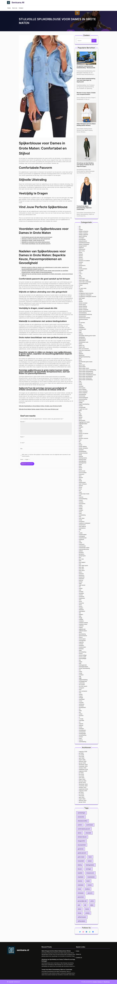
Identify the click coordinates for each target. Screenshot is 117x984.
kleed (80, 464)
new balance (82, 526)
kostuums (81, 474)
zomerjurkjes (82, 733)
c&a (80, 275)
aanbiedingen (81, 813)
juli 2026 (81, 753)
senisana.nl (18, 2)
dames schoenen (83, 309)
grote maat (82, 365)
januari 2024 (82, 802)
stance (81, 637)
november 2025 (83, 766)
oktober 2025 (82, 768)
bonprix (81, 262)
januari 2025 (82, 782)
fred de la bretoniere (84, 350)
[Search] (93, 40)
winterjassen (82, 707)
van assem (82, 684)
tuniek (80, 673)
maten (80, 505)
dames (81, 301)
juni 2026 (81, 755)
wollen (80, 714)
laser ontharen (83, 484)
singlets (81, 608)
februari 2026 (82, 761)
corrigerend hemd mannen (86, 293)
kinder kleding (83, 446)
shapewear (82, 598)
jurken (80, 430)
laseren (81, 485)
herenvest (81, 401)
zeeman (81, 725)
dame (80, 299)
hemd (80, 384)
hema (80, 383)
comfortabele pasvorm (84, 829)
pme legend (82, 562)
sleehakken (82, 611)
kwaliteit (80, 873)
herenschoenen (83, 399)
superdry (81, 642)
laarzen (81, 477)
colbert (81, 290)
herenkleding (82, 394)
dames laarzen (83, 308)
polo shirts (82, 570)
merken (90, 885)
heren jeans (82, 387)
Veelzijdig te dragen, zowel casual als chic (33, 240)
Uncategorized (83, 681)
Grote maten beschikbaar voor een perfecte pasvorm (36, 243)
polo (80, 564)
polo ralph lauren (83, 565)
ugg (80, 676)
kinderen (81, 449)
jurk (80, 428)
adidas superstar (83, 234)
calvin (80, 277)
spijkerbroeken (83, 630)
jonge (80, 425)
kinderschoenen (83, 453)
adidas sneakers (83, 233)
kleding (81, 456)
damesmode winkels (84, 317)
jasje (80, 414)
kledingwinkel (82, 462)
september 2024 (83, 789)
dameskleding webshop (85, 314)
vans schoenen (83, 691)
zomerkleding (82, 735)
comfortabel (89, 825)
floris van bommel (84, 348)
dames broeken (83, 303)
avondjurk (81, 237)
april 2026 (81, 758)
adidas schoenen (83, 231)
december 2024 (83, 784)
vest (80, 692)
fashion (81, 334)
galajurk (81, 353)
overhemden (82, 546)
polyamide (81, 577)
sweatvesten (82, 647)
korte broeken (83, 472)
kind (80, 443)
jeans (80, 418)
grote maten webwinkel (85, 378)
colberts (81, 291)
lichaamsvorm (90, 873)
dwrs (80, 324)
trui (80, 670)
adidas (81, 229)
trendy (79, 913)
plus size (81, 559)
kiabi (80, 440)
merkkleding (82, 515)
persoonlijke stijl (82, 901)
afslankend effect (82, 821)
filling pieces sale (83, 342)
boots (80, 264)
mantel (81, 500)
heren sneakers (83, 392)
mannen (81, 497)
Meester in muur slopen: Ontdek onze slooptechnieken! (86, 93)
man (80, 495)
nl (79, 531)
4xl (80, 226)
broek (80, 267)
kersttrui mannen (83, 438)
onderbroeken (83, 534)
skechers (81, 609)
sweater (81, 643)
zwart (80, 738)
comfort (80, 825)
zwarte (81, 740)
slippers (81, 614)
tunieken (81, 674)
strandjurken (82, 640)
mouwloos (81, 521)
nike (80, 529)
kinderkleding (82, 451)
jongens (81, 427)
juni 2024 (81, 794)
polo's (80, 572)
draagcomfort (81, 841)
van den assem (83, 686)
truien (80, 671)
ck (79, 286)
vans (80, 689)
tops (80, 663)
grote (80, 363)
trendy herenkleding (84, 668)
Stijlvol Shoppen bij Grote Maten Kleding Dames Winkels (86, 124)
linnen (80, 487)
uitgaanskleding (83, 679)
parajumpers (82, 555)
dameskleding (83, 312)
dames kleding (83, 306)
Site (21, 448)
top (80, 660)
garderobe (80, 849)
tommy (81, 653)
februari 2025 (82, 781)
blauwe (81, 254)
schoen (81, 595)
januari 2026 (82, 763)
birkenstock (82, 249)
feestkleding (82, 339)
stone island (82, 639)
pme (80, 560)
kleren (80, 467)
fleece (80, 343)
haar (80, 381)
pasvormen (81, 897)
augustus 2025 (83, 771)
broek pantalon (83, 268)
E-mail (22, 442)
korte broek (82, 471)
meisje (80, 508)
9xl (80, 228)
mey (80, 516)
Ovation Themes (97, 982)
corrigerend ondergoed (85, 295)
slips (80, 616)
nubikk (80, 533)
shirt (80, 599)
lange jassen (82, 482)
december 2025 (83, 764)
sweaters (81, 645)
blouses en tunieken (84, 260)
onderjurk (81, 539)
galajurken (81, 355)
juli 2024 (81, 792)
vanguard (81, 688)
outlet (80, 542)
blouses (81, 259)
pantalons (81, 554)
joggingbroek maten (84, 422)
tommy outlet (82, 657)
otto (80, 541)
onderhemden (83, 538)
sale (80, 590)
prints (92, 901)
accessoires (81, 817)
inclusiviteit (81, 861)
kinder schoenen (83, 448)
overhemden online (84, 547)
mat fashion (82, 503)
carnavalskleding (83, 283)
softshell (81, 626)
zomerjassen (82, 730)
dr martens (82, 322)
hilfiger (81, 402)
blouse (81, 257)
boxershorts (82, 265)
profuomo (81, 578)
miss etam (81, 518)
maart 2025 (82, 779)
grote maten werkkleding (85, 379)
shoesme (81, 603)
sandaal (81, 591)
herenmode (82, 396)
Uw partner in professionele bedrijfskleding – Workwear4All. (86, 66)
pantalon (81, 552)
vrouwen (81, 702)
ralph (80, 583)
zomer (80, 727)
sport (80, 632)
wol (80, 712)
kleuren (80, 869)
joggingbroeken (83, 423)
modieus (87, 889)
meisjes (81, 510)
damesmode (82, 316)
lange (80, 480)
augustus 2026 (83, 751)
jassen (80, 417)
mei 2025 (81, 776)
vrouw (80, 701)
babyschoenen (83, 241)
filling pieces (82, 340)
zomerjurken (82, 732)
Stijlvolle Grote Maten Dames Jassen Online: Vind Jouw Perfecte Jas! (38, 409)
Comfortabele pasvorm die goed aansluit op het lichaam (37, 237)
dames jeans (82, 304)
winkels (87, 913)
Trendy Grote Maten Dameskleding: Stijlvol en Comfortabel (84, 207)
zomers (81, 736)
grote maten (82, 366)
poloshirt (81, 573)
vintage (81, 697)
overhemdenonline (84, 549)
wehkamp (81, 704)
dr (79, 321)
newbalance (82, 528)
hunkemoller (82, 407)
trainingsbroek (83, 665)
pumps (81, 582)
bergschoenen (83, 246)
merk (80, 513)
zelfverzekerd (81, 921)
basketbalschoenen (84, 242)
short (80, 604)
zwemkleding (82, 741)
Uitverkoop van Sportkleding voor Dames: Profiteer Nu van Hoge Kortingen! (85, 164)
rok (80, 586)
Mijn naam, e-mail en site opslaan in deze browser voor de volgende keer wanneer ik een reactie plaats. (46, 455)
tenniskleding (82, 652)
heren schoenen (83, 391)
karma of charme (83, 433)
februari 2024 (82, 800)
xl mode (81, 719)
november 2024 (83, 785)
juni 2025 (81, 774)
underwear (82, 683)
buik (80, 272)
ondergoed (82, 536)
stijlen (91, 905)
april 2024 (81, 797)
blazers (81, 255)
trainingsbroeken (83, 666)
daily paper (82, 298)
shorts (80, 606)
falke (80, 332)
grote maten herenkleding (86, 371)
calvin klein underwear (85, 282)
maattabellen (91, 877)
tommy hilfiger (83, 655)
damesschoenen (83, 319)
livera (80, 489)
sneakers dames (83, 622)
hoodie (81, 405)
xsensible (81, 720)
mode (80, 520)
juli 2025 (81, 772)
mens (80, 511)
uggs (80, 678)
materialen (80, 885)
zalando (81, 723)
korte (80, 469)
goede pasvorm (82, 853)
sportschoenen (83, 635)
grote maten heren (84, 368)
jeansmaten (82, 420)
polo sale (81, 567)
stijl (85, 905)
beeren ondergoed (84, 244)
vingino (81, 696)
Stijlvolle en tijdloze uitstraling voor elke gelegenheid (36, 238)
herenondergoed (83, 397)
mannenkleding (83, 498)
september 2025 (83, 769)
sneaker (81, 619)
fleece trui (81, 345)
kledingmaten (82, 461)
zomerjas (81, 728)
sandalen (81, 593)
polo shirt (81, 568)
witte (80, 710)
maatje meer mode (84, 493)
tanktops (81, 648)
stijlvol (79, 909)
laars (80, 476)
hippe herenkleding (84, 404)
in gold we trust (83, 409)
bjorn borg (81, 251)
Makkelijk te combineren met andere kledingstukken (36, 242)
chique (80, 285)
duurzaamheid (82, 845)
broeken (81, 270)
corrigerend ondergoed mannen (87, 296)
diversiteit (88, 833)
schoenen (81, 596)
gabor (80, 352)
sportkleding (82, 634)
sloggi (80, 617)
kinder (80, 445)
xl (79, 717)
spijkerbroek (82, 629)
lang (80, 479)
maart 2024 (82, 799)
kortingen (88, 869)
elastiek (81, 326)
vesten (81, 694)
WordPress (107, 982)
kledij (80, 454)
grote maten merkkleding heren (87, 374)
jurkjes (80, 432)
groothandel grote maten (85, 361)
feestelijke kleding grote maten (87, 335)
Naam (22, 436)
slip (80, 613)
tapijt (80, 650)
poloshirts (81, 575)
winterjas (81, 705)
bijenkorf (81, 247)
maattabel (80, 877)
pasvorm (90, 893)
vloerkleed (81, 699)
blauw (80, 252)
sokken (81, 627)
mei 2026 (81, 756)
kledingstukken (90, 865)
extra (80, 330)
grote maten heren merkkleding (87, 370)
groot (80, 360)
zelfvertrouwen (82, 917)
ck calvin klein (82, 288)
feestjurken (82, 337)
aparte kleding (83, 236)
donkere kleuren (82, 837)
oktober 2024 (82, 787)
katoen (81, 435)
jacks (80, 410)
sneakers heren (83, 624)
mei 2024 (81, 795)
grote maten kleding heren (86, 373)
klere (80, 466)
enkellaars (81, 327)
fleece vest (82, 347)
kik (79, 441)
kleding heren (82, 459)
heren (90, 857)
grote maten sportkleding (86, 376)
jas (79, 412)
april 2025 (81, 777)
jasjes (80, 415)
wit (80, 709)
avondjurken (82, 239)
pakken (81, 551)
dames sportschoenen (85, 311)
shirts (80, 601)
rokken (81, 588)
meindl (81, 507)
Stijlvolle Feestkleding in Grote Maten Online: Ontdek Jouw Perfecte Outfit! (40, 406)
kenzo (80, 436)
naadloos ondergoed (84, 523)
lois (80, 490)
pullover (81, 580)
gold (80, 358)
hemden (81, 386)
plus (80, 557)
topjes (80, 661)
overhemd (81, 544)
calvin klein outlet (83, 280)
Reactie (22, 421)
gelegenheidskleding (84, 357)
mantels (81, 502)
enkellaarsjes (82, 329)
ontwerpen (81, 893)
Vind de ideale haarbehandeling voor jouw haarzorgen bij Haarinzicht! (86, 80)
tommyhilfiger (82, 658)
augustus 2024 (83, 790)
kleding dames (83, 458)
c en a (80, 273)
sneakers (81, 621)
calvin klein (82, 278)
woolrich (81, 715)
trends (87, 909)
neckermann (82, 524)
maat (80, 492)
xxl (79, 722)
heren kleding (82, 389)
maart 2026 (82, 759)
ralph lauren (82, 585)
